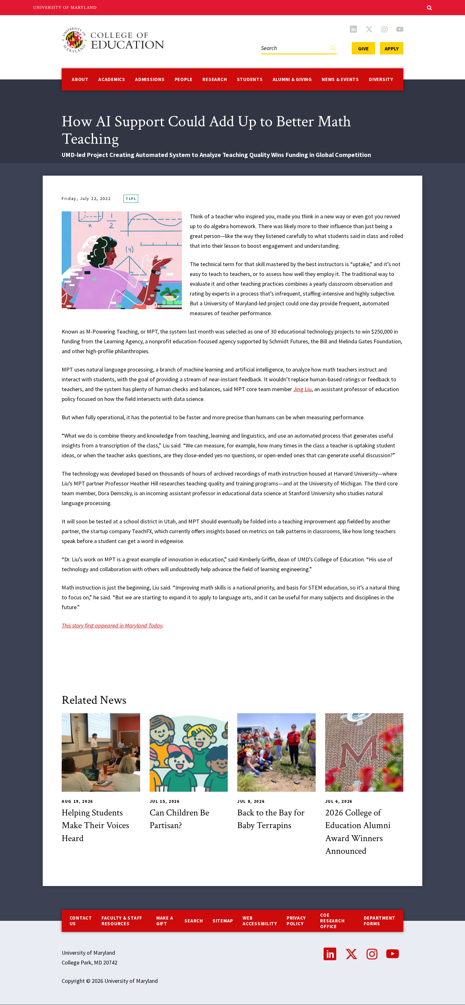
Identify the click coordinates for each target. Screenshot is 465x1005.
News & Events (340, 79)
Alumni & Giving (292, 79)
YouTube (399, 29)
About (80, 79)
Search (267, 41)
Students (250, 79)
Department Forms (380, 921)
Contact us (81, 921)
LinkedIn (353, 29)
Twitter (369, 29)
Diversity (381, 79)
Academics (111, 79)
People (184, 79)
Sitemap (223, 921)
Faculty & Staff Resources (122, 921)
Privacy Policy (296, 921)
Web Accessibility (260, 921)
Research (214, 79)
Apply (392, 48)
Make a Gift (164, 921)
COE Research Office (332, 920)
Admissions (150, 79)
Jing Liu (302, 389)
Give (363, 48)
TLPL (131, 198)
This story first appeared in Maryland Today (112, 625)
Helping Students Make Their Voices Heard (95, 825)
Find (333, 49)
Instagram (384, 29)
